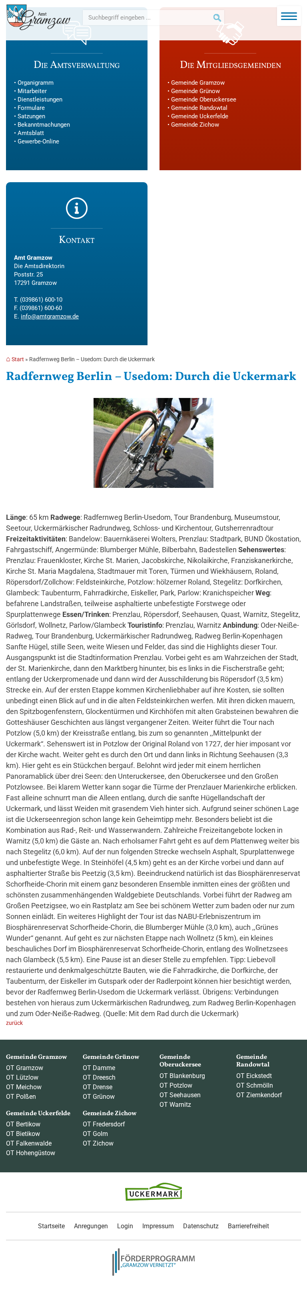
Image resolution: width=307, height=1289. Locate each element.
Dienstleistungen (40, 99)
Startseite (51, 1226)
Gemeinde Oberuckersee (203, 99)
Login (125, 1226)
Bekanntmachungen (44, 124)
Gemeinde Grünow (195, 91)
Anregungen (91, 1226)
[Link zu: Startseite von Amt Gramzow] (38, 17)
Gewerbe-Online (38, 141)
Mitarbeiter (32, 91)
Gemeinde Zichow (195, 124)
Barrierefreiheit (248, 1226)
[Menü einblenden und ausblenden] (289, 16)
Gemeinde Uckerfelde (199, 116)
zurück (14, 1023)
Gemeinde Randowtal (199, 107)
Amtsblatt (31, 133)
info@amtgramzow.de (50, 316)
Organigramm (36, 82)
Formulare (31, 107)
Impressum (158, 1226)
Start (18, 359)
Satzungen (31, 116)
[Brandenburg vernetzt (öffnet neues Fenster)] (153, 1274)
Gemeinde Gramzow (198, 82)
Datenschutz (201, 1226)
